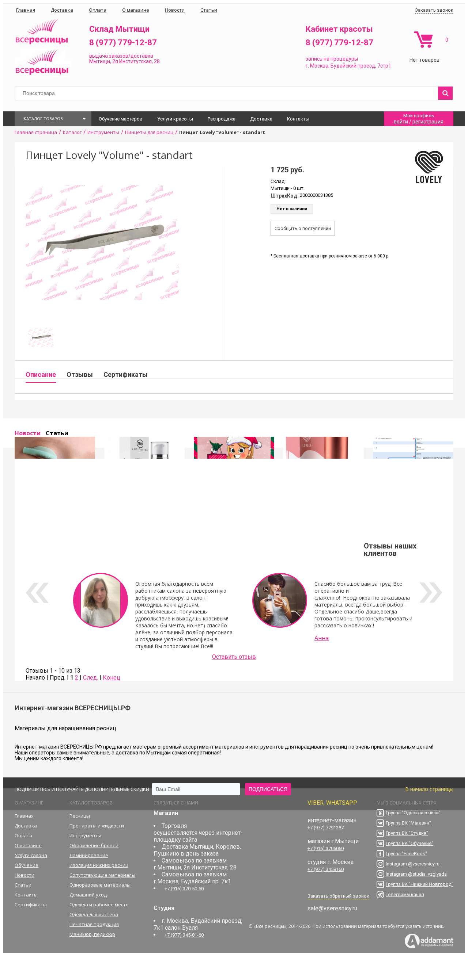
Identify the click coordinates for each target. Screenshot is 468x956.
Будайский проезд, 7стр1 (361, 66)
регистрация (428, 122)
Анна (321, 638)
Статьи (57, 433)
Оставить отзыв (234, 656)
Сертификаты (125, 374)
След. (90, 677)
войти (401, 122)
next (430, 592)
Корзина (423, 39)
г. (308, 66)
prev (37, 592)
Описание (41, 374)
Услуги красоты (175, 119)
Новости (28, 433)
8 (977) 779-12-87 (123, 42)
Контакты (298, 119)
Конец (111, 677)
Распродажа (221, 119)
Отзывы (80, 374)
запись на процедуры (332, 59)
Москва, (319, 66)
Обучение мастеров (121, 119)
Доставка (261, 119)
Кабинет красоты (339, 29)
